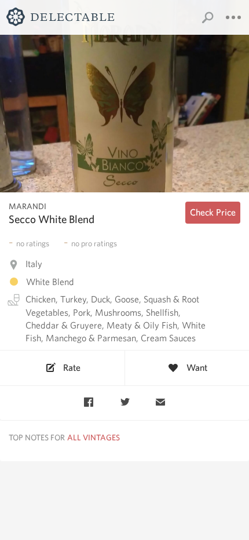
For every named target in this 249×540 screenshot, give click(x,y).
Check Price (213, 212)
